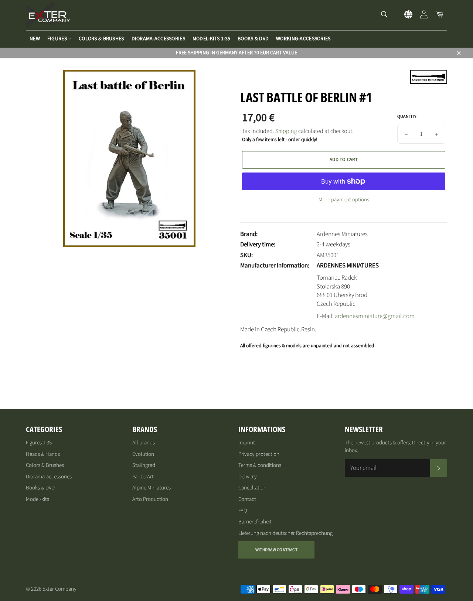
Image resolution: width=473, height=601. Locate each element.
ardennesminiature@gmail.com (375, 316)
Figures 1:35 (39, 443)
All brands (143, 443)
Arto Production (150, 499)
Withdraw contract (276, 550)
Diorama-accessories (158, 38)
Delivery (247, 477)
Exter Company (59, 589)
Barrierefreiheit (255, 522)
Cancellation (252, 488)
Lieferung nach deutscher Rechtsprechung (285, 533)
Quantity (406, 117)
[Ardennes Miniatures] (428, 82)
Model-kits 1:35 (211, 38)
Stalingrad (143, 465)
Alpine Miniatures (151, 488)
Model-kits (37, 499)
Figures (57, 38)
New (35, 38)
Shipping (286, 131)
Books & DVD (253, 38)
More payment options (344, 200)
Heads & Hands (43, 454)
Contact (247, 499)
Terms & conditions (259, 465)
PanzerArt (143, 477)
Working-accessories (303, 38)
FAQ (242, 511)
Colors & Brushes (101, 38)
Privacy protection (258, 454)
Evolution (143, 454)
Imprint (246, 443)
